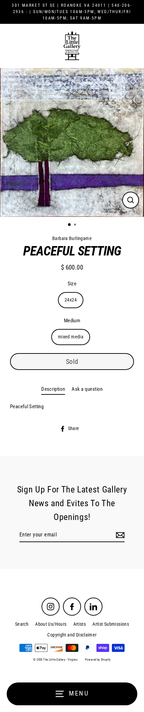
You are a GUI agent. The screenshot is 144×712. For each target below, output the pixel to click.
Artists (79, 624)
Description (53, 389)
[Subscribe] (119, 535)
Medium (72, 321)
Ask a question (87, 389)
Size (72, 284)
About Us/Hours (50, 624)
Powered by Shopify (98, 659)
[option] (72, 142)
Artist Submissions (110, 624)
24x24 (71, 299)
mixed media (70, 336)
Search (21, 624)
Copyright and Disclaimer (71, 634)
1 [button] (69, 225)
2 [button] (75, 225)
